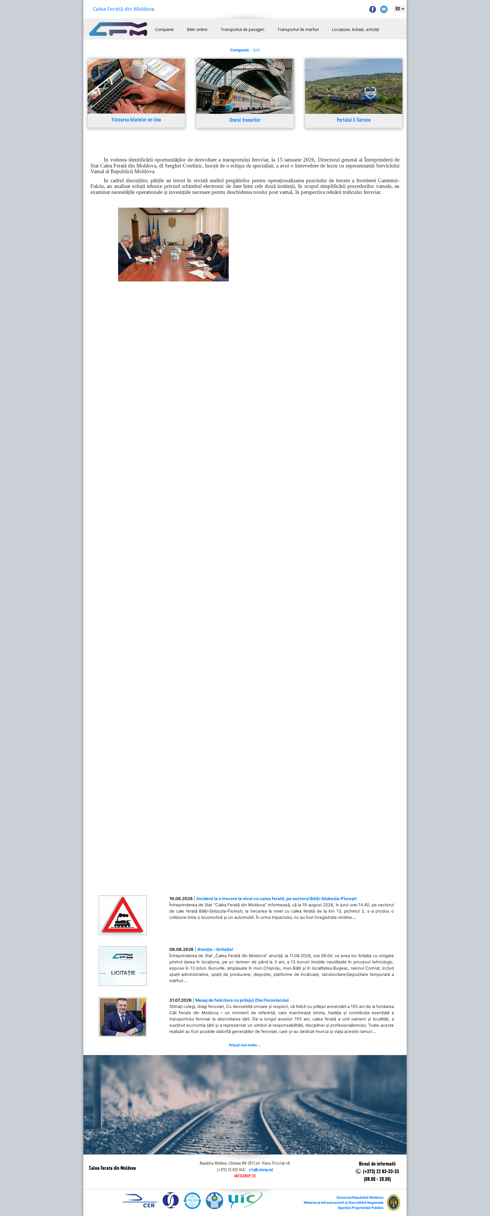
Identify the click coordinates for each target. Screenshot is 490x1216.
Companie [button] (164, 29)
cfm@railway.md (261, 1170)
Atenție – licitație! (215, 949)
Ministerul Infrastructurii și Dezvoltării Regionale (343, 1202)
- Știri (245, 50)
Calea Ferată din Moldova (123, 8)
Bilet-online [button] (197, 29)
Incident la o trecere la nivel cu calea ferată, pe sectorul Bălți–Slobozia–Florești (277, 898)
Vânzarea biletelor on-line (136, 120)
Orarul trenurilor (245, 120)
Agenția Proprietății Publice (360, 1207)
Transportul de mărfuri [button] (298, 29)
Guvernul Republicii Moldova (360, 1197)
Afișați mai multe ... (245, 1045)
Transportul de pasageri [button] (242, 29)
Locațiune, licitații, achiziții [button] (355, 29)
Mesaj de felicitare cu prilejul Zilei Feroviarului (242, 1000)
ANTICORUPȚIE (245, 1176)
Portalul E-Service (354, 120)
